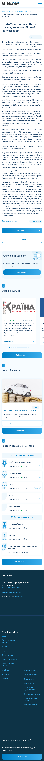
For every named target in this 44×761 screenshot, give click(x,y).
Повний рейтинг (20, 562)
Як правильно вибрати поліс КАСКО (21, 410)
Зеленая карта (29, 683)
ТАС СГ (11, 484)
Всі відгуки (20, 355)
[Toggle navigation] (40, 3)
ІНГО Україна (14, 506)
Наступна (21, 230)
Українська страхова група (19, 462)
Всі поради (20, 431)
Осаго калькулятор (31, 675)
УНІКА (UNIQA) (14, 473)
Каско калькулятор (30, 679)
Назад (23, 240)
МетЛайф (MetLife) (16, 524)
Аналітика (5, 670)
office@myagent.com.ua (13, 587)
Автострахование (30, 671)
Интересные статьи (31, 705)
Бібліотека (5, 674)
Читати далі (8, 423)
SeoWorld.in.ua (20, 596)
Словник (5, 678)
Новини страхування (9, 659)
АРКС (10, 495)
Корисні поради (7, 655)
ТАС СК (11, 535)
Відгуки (4, 647)
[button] (9, 347)
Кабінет (23, 757)
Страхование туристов (32, 694)
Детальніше (21, 272)
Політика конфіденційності (11, 592)
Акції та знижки (7, 651)
